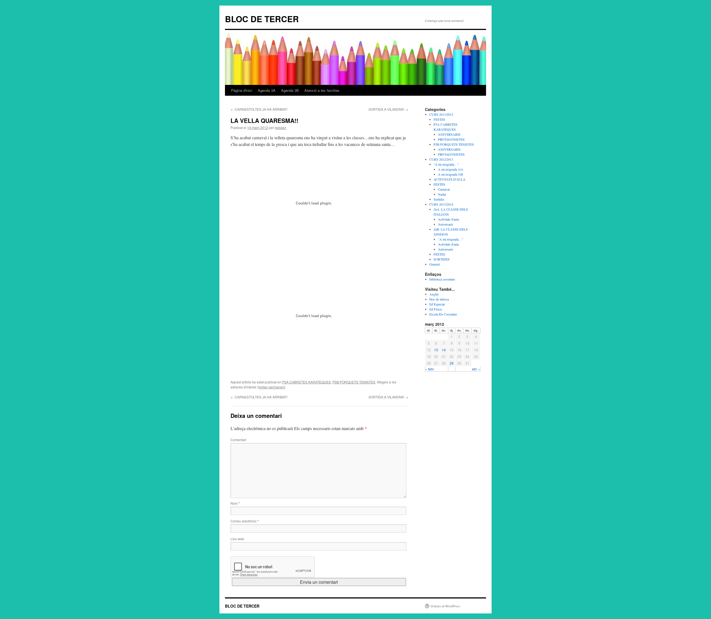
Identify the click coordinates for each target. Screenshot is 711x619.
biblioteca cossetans (442, 279)
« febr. (429, 369)
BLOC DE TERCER (262, 19)
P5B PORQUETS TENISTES (353, 382)
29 (452, 363)
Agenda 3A (267, 90)
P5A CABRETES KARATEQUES (306, 382)
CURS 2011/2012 (441, 114)
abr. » (476, 369)
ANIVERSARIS (449, 134)
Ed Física (435, 309)
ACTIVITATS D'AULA (449, 179)
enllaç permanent (272, 387)
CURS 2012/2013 (441, 159)
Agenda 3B (290, 90)
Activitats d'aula (448, 219)
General (434, 264)
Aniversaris (445, 224)
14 (444, 349)
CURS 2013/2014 (441, 204)
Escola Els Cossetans (443, 314)
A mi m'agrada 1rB (450, 174)
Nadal (442, 194)
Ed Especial (437, 304)
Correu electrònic (245, 521)
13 (436, 349)
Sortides (439, 199)
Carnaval (444, 189)
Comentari (238, 439)
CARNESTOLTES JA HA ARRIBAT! (259, 109)
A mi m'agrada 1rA (450, 169)
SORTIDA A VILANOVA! (388, 109)
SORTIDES (442, 259)
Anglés (434, 294)
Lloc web (237, 538)
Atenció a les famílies (321, 90)
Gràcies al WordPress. (445, 606)
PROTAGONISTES (451, 139)
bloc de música (439, 299)
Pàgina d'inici (241, 90)
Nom (235, 503)
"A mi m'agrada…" (446, 164)
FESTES (439, 119)
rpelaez (280, 127)
